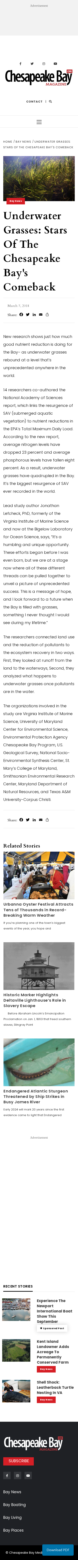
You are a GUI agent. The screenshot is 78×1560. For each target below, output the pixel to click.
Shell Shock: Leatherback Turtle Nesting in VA (55, 1387)
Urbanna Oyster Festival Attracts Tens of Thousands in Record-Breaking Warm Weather (38, 909)
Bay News (16, 201)
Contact (34, 101)
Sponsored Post (53, 1328)
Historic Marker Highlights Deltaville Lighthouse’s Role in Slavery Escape (34, 1000)
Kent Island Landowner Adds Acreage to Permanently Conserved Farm (53, 1352)
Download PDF (58, 1550)
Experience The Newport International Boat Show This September (54, 1311)
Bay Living (12, 1517)
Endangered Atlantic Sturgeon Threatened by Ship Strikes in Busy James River (35, 1096)
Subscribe (19, 1461)
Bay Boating (14, 1504)
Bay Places (13, 1530)
